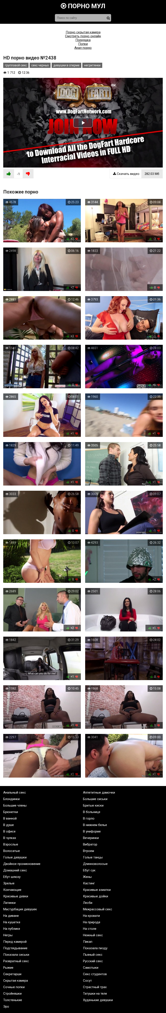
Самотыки (90, 968)
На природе (91, 922)
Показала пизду (95, 948)
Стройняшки (12, 993)
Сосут (87, 981)
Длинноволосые (95, 864)
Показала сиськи (16, 955)
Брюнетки (10, 812)
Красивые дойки (95, 896)
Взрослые (10, 844)
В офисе (9, 831)
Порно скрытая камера (83, 32)
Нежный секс (93, 935)
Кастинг (89, 883)
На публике (11, 929)
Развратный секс (16, 961)
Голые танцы (93, 857)
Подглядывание (15, 948)
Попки (83, 44)
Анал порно (83, 48)
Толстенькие (12, 1000)
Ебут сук (89, 870)
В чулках (9, 838)
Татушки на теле (95, 993)
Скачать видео (137, 174)
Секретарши (12, 974)
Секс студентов (95, 974)
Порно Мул (85, 6)
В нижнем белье (95, 825)
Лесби (87, 903)
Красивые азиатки (97, 890)
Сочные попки (14, 987)
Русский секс (93, 961)
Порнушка (83, 40)
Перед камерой (15, 942)
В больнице (91, 812)
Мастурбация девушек (20, 909)
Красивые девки (15, 896)
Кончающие (12, 890)
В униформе (92, 831)
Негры (8, 935)
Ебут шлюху (12, 877)
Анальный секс (14, 792)
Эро (6, 1006)
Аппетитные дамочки (99, 792)
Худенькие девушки (98, 1000)
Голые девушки (15, 857)
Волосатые (11, 851)
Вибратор (90, 844)
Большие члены (15, 805)
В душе (8, 825)
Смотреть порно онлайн (83, 36)
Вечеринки (91, 838)
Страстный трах (95, 987)
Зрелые (8, 883)
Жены (87, 877)
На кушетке (11, 922)
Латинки (9, 903)
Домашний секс (15, 870)
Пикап (87, 942)
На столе (89, 929)
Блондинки (11, 799)
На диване (11, 916)
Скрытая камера (15, 981)
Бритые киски (93, 805)
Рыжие (8, 968)
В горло (88, 818)
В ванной (10, 818)
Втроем (88, 851)
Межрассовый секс (97, 909)
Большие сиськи (95, 799)
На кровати (91, 916)
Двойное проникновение (21, 864)
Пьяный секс (92, 955)
